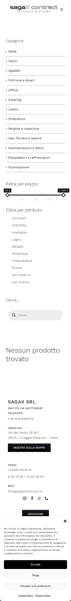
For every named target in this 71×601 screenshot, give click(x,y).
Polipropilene (22, 261)
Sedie (12, 51)
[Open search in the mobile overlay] (35, 315)
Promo (17, 268)
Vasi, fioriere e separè (24, 138)
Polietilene (20, 254)
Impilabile (19, 232)
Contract (19, 218)
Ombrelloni (16, 119)
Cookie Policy (25, 595)
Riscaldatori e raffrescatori (29, 157)
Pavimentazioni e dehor (26, 148)
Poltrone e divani (21, 80)
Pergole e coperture (23, 128)
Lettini (13, 109)
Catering (14, 100)
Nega (35, 575)
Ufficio (13, 90)
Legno (16, 239)
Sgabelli (14, 70)
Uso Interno (21, 282)
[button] (65, 521)
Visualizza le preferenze (35, 586)
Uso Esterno (21, 275)
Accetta (35, 564)
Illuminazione (18, 167)
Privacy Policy (43, 595)
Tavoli (12, 61)
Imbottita (19, 225)
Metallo (17, 246)
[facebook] (32, 498)
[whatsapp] (39, 498)
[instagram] (24, 498)
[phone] (46, 498)
